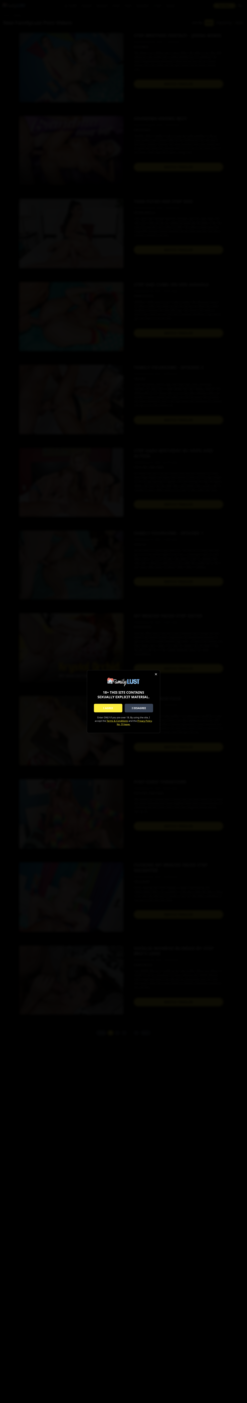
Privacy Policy (144, 720)
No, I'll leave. (123, 724)
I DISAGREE (139, 708)
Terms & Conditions (117, 720)
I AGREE (108, 708)
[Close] (156, 674)
